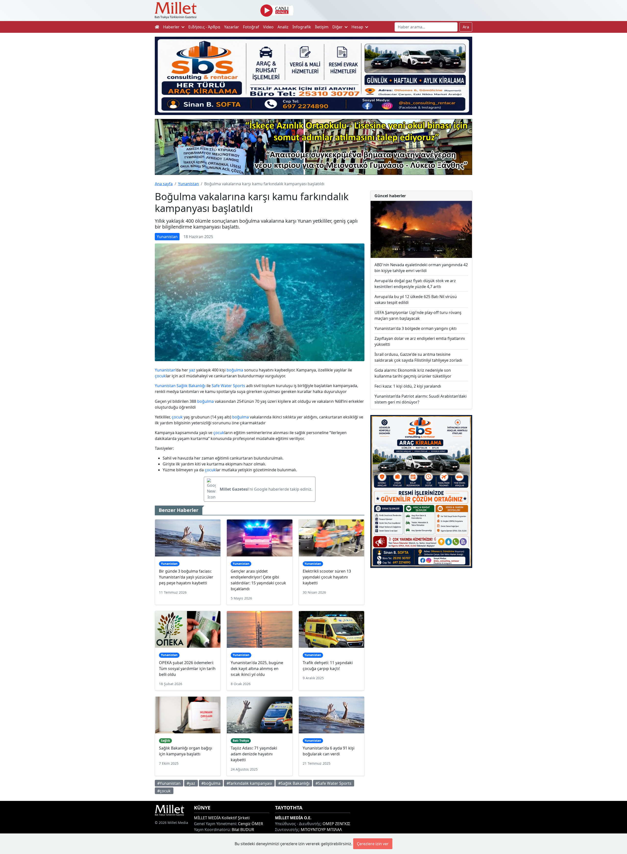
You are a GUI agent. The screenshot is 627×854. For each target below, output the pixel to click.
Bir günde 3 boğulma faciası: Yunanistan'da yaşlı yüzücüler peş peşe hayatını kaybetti (186, 577)
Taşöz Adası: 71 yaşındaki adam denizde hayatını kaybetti (254, 753)
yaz (192, 370)
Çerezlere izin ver (373, 843)
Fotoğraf (251, 27)
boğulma (235, 370)
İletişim (321, 27)
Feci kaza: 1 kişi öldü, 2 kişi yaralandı (407, 386)
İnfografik (301, 27)
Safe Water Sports (228, 385)
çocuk (160, 376)
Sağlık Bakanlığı (191, 385)
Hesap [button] (357, 27)
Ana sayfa (164, 183)
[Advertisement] (421, 612)
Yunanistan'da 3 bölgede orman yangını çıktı (415, 328)
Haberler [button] (172, 27)
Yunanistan (188, 183)
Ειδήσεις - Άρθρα (204, 27)
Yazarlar (231, 27)
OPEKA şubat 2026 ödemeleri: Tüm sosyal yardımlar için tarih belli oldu (187, 668)
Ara (466, 27)
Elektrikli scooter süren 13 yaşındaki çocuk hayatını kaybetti (327, 577)
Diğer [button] (338, 27)
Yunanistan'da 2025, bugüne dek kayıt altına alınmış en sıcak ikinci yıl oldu (257, 668)
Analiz (283, 27)
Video (268, 27)
